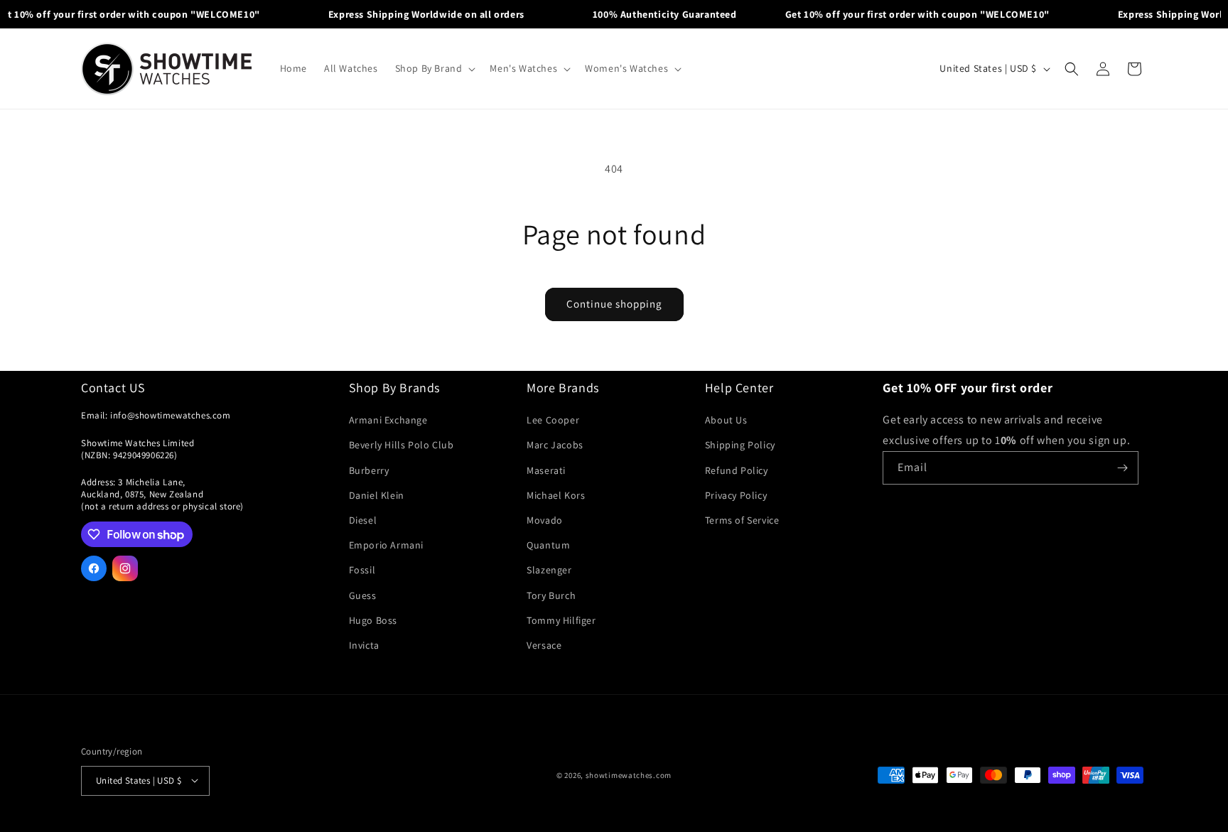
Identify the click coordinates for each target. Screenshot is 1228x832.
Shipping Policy (740, 445)
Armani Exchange (388, 420)
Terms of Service (742, 520)
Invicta (364, 645)
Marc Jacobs (555, 445)
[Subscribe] (1122, 468)
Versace (544, 645)
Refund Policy (736, 470)
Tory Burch (551, 595)
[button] (434, 68)
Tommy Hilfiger (561, 620)
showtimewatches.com (629, 775)
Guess (363, 595)
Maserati (546, 470)
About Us (726, 420)
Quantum (548, 545)
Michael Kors (556, 495)
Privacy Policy (736, 495)
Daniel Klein (376, 495)
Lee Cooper (553, 420)
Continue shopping (614, 303)
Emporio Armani (386, 545)
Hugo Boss (373, 620)
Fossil (362, 570)
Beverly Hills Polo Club (401, 445)
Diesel (363, 520)
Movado (545, 520)
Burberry (369, 470)
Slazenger (549, 570)
